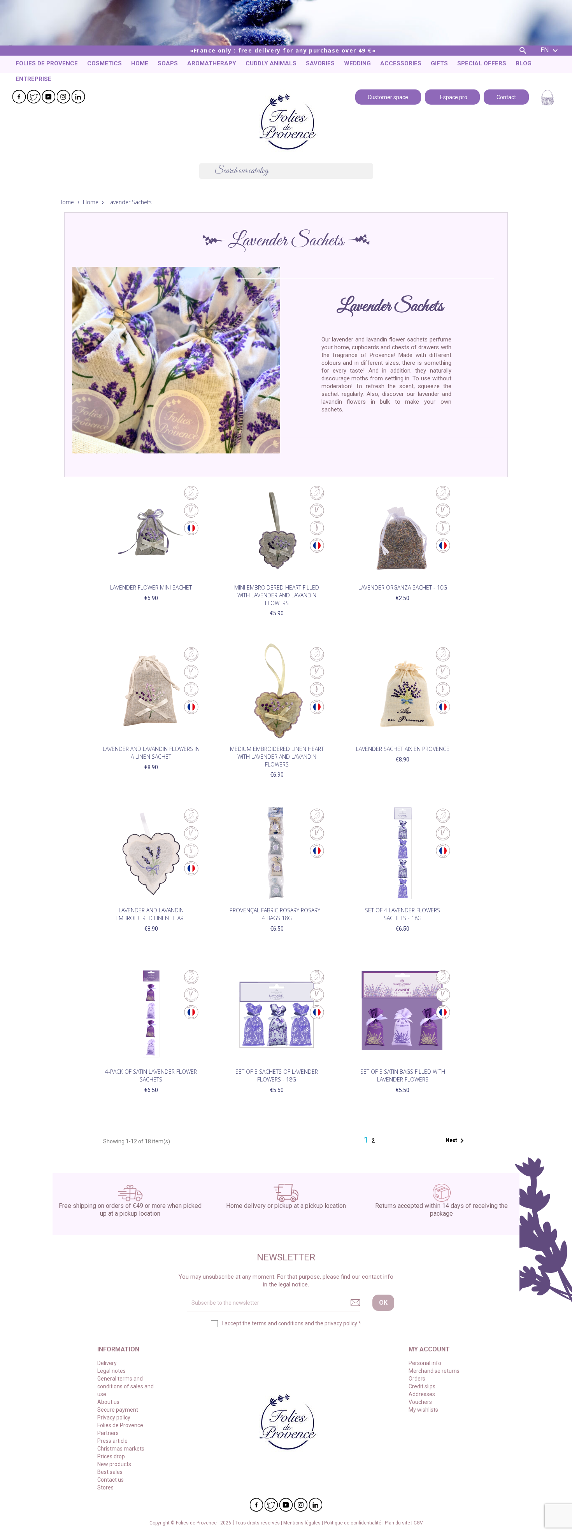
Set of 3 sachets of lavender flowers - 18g (276, 1075)
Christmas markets (120, 1449)
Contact (506, 96)
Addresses (422, 1394)
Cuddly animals (271, 63)
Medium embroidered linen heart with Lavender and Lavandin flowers (277, 756)
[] (370, 176)
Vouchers (420, 1402)
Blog (524, 63)
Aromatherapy (211, 63)
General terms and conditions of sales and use (125, 1386)
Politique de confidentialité (353, 1523)
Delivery (107, 1363)
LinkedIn (78, 96)
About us (108, 1402)
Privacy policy (113, 1417)
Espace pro (452, 96)
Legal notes (111, 1371)
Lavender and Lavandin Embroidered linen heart (151, 914)
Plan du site (398, 1523)
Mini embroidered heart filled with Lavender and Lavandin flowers (276, 595)
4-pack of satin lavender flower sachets (151, 1075)
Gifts (439, 63)
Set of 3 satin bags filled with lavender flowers (402, 1075)
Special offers (481, 63)
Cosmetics (104, 63)
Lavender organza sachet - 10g (402, 587)
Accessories (400, 63)
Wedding (357, 63)
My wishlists (423, 1410)
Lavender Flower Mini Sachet (151, 587)
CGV (418, 1523)
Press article (112, 1441)
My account (429, 1349)
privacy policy (341, 1323)
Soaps (168, 63)
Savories (320, 63)
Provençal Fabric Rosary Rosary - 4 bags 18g (277, 914)
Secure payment (117, 1410)
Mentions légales (302, 1523)
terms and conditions (278, 1323)
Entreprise (33, 78)
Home (139, 63)
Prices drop (111, 1456)
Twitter (33, 96)
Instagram (63, 96)
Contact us (110, 1480)
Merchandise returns (434, 1371)
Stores (105, 1487)
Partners (108, 1433)
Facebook (19, 96)
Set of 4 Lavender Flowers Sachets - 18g (402, 914)
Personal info (425, 1363)
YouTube (48, 96)
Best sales (110, 1472)
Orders (417, 1379)
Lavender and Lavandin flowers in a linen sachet (151, 752)
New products (114, 1464)
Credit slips (422, 1386)
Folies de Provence (47, 63)
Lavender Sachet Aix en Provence (402, 748)
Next (456, 1140)
